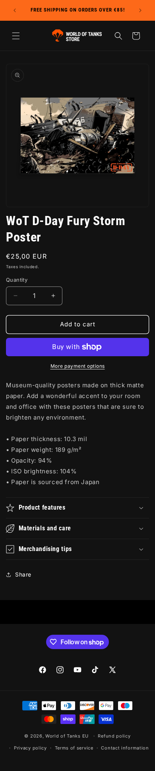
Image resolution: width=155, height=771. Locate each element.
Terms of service (74, 748)
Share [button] (23, 574)
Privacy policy (30, 748)
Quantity (16, 280)
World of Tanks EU (67, 736)
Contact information (125, 748)
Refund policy (114, 736)
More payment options (77, 366)
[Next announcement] (140, 10)
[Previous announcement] (14, 10)
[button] (16, 36)
